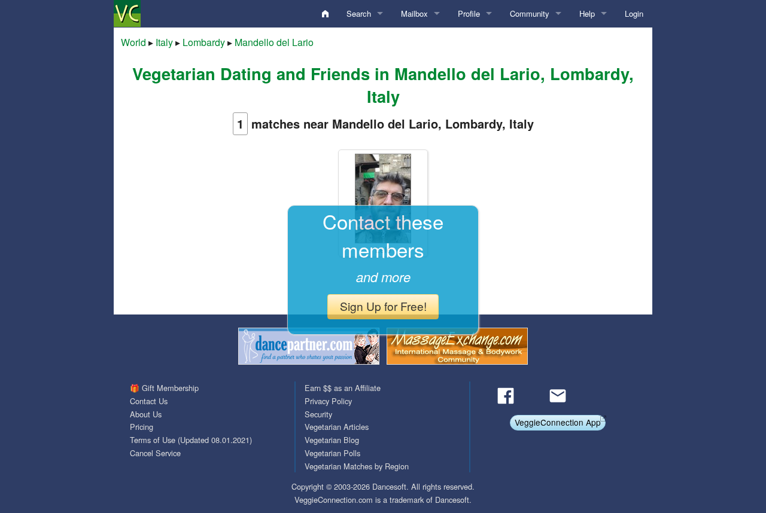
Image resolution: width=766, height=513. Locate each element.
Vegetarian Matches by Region (357, 466)
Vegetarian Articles (337, 426)
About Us (146, 414)
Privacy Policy (328, 401)
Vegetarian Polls (332, 453)
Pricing (141, 426)
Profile (469, 13)
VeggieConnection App (558, 422)
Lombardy (204, 42)
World (133, 42)
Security (318, 414)
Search (358, 13)
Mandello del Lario (274, 42)
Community (529, 13)
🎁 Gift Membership (164, 387)
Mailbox (414, 13)
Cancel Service (155, 453)
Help (587, 13)
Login (634, 13)
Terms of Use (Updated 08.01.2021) (191, 439)
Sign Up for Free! (383, 306)
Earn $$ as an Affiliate (343, 387)
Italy (164, 42)
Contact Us (149, 401)
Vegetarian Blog (332, 439)
